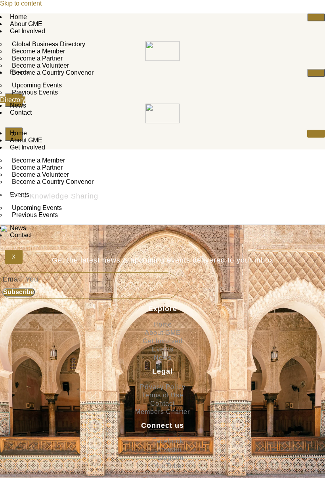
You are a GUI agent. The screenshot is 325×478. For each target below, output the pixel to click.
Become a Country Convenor (53, 72)
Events (19, 72)
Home (18, 16)
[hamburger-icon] (316, 17)
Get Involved (27, 31)
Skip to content (21, 3)
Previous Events (35, 92)
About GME (26, 24)
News (18, 105)
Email (13, 279)
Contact (21, 112)
